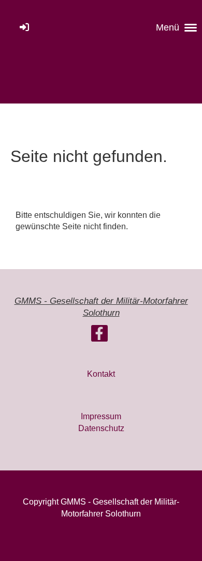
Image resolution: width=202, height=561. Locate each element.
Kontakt (101, 374)
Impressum (101, 416)
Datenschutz (101, 428)
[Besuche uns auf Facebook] (99, 336)
